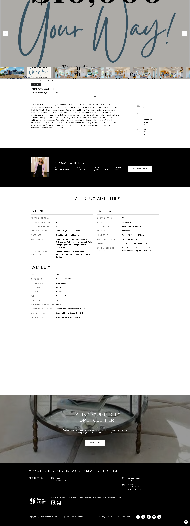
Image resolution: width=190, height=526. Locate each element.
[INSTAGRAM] (143, 517)
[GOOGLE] (159, 517)
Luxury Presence (77, 517)
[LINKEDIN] (149, 517)
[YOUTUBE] (154, 517)
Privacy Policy (123, 517)
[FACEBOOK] (138, 517)
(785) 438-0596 (81, 170)
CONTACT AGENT (140, 169)
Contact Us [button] (95, 443)
